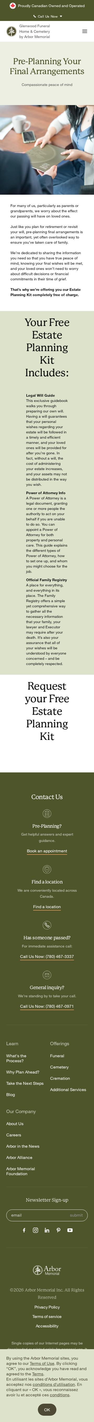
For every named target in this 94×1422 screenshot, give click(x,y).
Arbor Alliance (19, 1157)
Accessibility (47, 1325)
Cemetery (59, 1067)
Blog (10, 1094)
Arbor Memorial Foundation (20, 1171)
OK (47, 1409)
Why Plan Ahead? (22, 1072)
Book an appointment (47, 851)
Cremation (60, 1078)
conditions (59, 1394)
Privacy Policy (47, 1307)
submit (76, 1215)
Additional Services (68, 1089)
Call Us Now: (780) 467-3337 (47, 956)
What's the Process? (16, 1058)
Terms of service (47, 1316)
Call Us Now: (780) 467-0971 (47, 1006)
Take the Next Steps (25, 1083)
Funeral (57, 1055)
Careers (13, 1134)
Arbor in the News (22, 1146)
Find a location (47, 907)
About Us (15, 1123)
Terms (37, 1373)
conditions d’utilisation (54, 1384)
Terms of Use (42, 1363)
